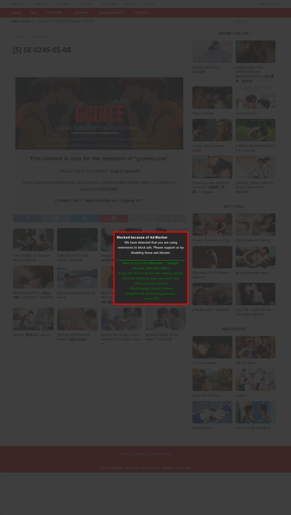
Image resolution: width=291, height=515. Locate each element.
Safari (165, 268)
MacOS (152, 268)
